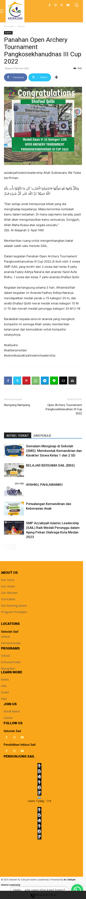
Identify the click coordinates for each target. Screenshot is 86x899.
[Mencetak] (72, 381)
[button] (77, 890)
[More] (56, 77)
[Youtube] (68, 5)
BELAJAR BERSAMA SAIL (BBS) (50, 465)
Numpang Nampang (17, 405)
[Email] (63, 381)
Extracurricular (11, 643)
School (5, 636)
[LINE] (54, 381)
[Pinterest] (26, 381)
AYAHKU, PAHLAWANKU (44, 485)
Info (3, 686)
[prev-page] (6, 547)
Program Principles (14, 612)
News (5, 679)
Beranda (9, 26)
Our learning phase (14, 605)
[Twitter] (62, 5)
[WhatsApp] (36, 381)
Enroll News (12, 711)
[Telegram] (45, 381)
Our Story (7, 580)
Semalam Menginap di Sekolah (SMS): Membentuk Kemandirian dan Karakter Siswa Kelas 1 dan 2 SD (54, 450)
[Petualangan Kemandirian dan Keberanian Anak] (14, 508)
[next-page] (12, 547)
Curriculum (8, 599)
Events (21, 26)
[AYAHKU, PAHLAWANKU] (14, 489)
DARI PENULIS (42, 435)
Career (8, 718)
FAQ (4, 699)
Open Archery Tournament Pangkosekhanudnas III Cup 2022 (64, 409)
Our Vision (8, 586)
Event (5, 692)
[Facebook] (49, 5)
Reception (8, 668)
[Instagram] (56, 5)
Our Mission (9, 593)
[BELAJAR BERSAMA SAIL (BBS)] (14, 470)
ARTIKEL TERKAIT (17, 435)
